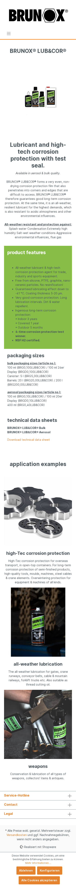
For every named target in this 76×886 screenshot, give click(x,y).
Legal (8, 814)
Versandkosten (16, 835)
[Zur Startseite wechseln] (38, 15)
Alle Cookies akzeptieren (39, 880)
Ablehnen (26, 870)
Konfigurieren (50, 870)
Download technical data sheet (28, 439)
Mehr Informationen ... (38, 862)
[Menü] (8, 33)
